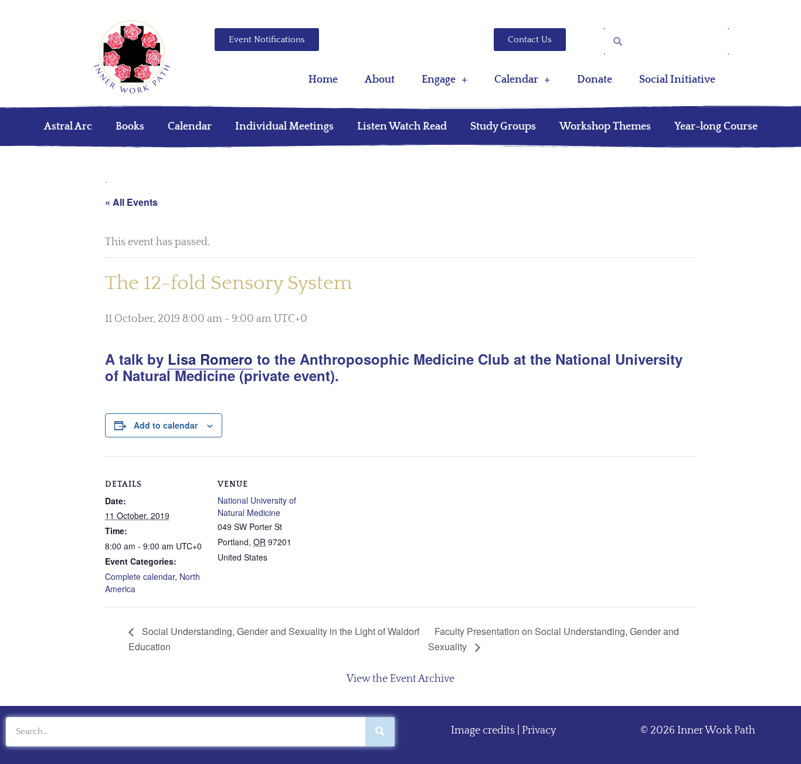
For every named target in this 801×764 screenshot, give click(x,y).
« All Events (131, 202)
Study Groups (503, 127)
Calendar (516, 80)
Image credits (483, 730)
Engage (439, 80)
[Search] (380, 731)
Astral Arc (68, 127)
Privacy (539, 730)
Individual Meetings (284, 127)
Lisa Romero (210, 359)
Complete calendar (140, 576)
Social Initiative (677, 80)
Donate (594, 80)
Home (323, 80)
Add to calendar (166, 425)
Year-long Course (716, 127)
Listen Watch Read (402, 127)
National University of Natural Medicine (257, 506)
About (380, 80)
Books (130, 127)
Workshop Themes (605, 127)
